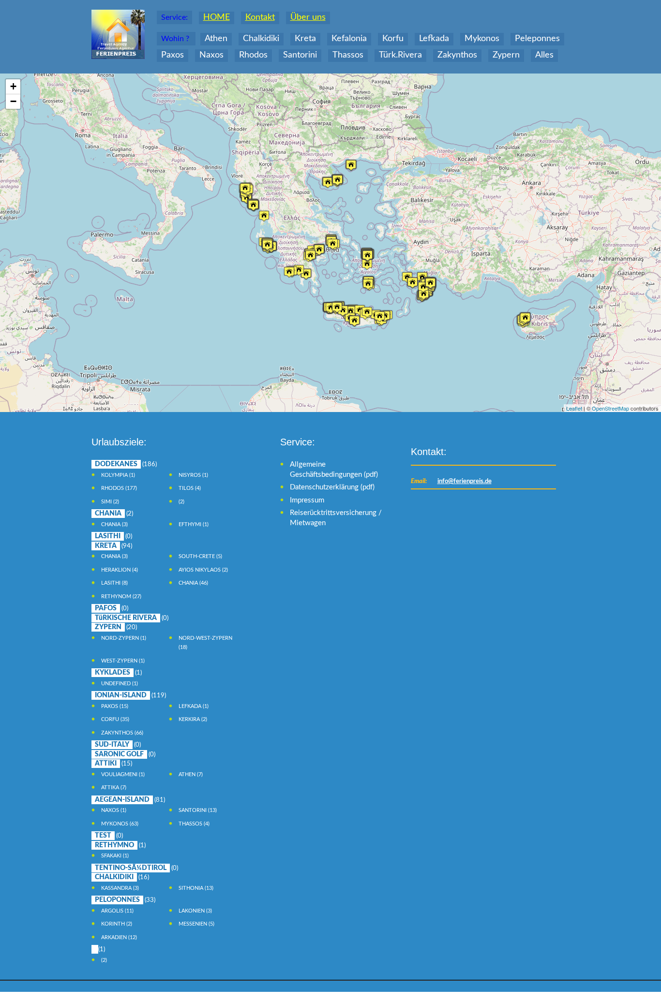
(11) (117, 911)
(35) (115, 719)
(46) (193, 583)
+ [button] (13, 86)
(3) (114, 524)
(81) (130, 800)
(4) (190, 488)
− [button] (13, 101)
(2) (110, 501)
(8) (114, 583)
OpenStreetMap (610, 408)
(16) (122, 877)
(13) (198, 810)
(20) (116, 627)
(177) (119, 488)
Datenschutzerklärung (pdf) (332, 487)
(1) (118, 475)
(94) (113, 546)
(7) (191, 774)
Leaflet (574, 408)
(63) (119, 823)
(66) (122, 733)
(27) (121, 596)
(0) (113, 536)
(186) (126, 464)
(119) (130, 696)
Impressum (307, 500)
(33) (125, 900)
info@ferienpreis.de (464, 481)
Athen (216, 38)
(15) (114, 706)
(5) (200, 556)
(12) (119, 937)
